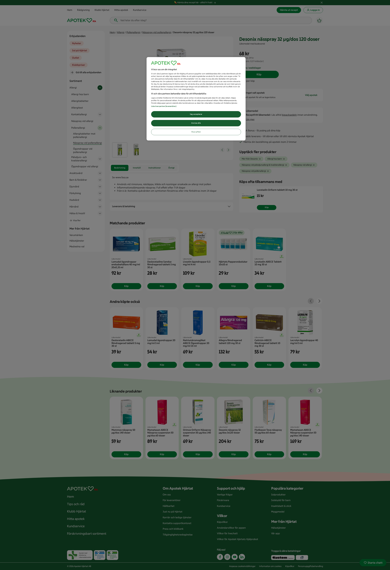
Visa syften (196, 132)
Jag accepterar (196, 114)
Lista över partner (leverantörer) (163, 106)
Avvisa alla (196, 123)
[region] (196, 99)
